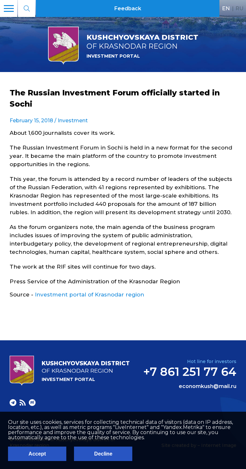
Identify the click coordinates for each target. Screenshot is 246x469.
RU (239, 8)
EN (226, 8)
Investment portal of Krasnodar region (89, 294)
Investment (73, 120)
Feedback (127, 8)
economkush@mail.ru (207, 386)
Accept (37, 454)
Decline (103, 454)
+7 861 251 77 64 (189, 371)
